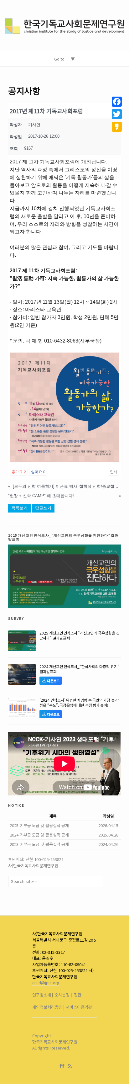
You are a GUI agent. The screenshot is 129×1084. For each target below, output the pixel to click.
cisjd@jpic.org (45, 983)
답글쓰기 (43, 508)
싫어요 (38, 472)
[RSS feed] (70, 1066)
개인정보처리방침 (47, 1007)
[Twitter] (117, 114)
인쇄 (113, 472)
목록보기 (19, 508)
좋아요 (19, 472)
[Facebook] (63, 1066)
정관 (77, 995)
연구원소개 (41, 995)
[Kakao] (117, 126)
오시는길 (62, 995)
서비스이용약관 (79, 1007)
